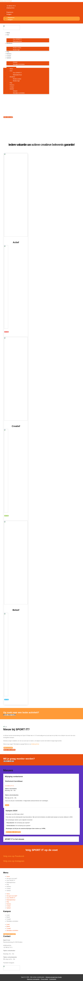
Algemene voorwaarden (33, 979)
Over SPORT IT (17, 39)
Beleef (8, 917)
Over (7, 34)
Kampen (15, 62)
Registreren (9, 12)
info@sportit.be (7, 945)
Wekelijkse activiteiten (19, 64)
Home (8, 32)
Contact (8, 55)
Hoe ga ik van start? (11, 878)
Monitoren (9, 43)
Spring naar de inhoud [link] (6, 1)
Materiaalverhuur (17, 41)
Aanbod (8, 58)
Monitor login (16, 49)
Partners (8, 53)
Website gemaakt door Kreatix (54, 977)
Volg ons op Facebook (13, 856)
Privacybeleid (44, 979)
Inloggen (9, 14)
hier (54, 120)
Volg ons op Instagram (13, 861)
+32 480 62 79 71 (9, 785)
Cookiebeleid (52, 979)
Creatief (8, 919)
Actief (7, 915)
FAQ (7, 51)
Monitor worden (17, 47)
